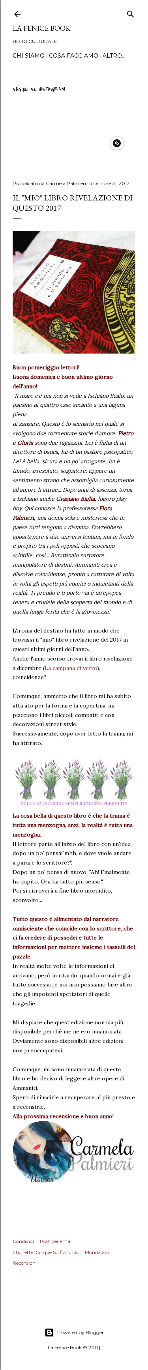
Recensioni (25, 1263)
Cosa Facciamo (73, 55)
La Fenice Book (42, 28)
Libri (77, 1252)
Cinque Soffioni (53, 1252)
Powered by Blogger (80, 1332)
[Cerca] (130, 13)
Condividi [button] (23, 1241)
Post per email (56, 1241)
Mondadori (97, 1252)
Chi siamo (29, 55)
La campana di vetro (71, 668)
